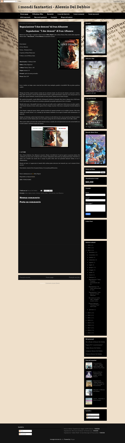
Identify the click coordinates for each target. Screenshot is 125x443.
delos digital (28, 193)
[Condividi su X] (48, 191)
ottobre (91, 257)
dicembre (92, 252)
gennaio (91, 309)
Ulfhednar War (37, 14)
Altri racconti (25, 17)
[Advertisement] (50, 259)
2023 (89, 313)
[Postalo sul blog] (46, 191)
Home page (24, 14)
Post (89, 414)
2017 (89, 328)
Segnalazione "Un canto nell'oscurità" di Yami (95, 288)
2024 (89, 250)
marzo (91, 275)
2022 (89, 315)
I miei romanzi (78, 14)
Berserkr (50, 14)
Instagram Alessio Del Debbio (94, 351)
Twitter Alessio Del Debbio (93, 348)
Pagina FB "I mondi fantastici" (94, 345)
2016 (89, 330)
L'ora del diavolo (64, 14)
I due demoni (51, 193)
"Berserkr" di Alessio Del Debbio (99, 390)
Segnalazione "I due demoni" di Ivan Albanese (94, 294)
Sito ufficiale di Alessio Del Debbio (95, 342)
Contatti (54, 17)
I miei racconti (93, 14)
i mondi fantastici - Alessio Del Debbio (54, 7)
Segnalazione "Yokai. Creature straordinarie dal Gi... (95, 282)
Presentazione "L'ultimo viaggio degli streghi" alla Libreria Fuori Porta (98, 365)
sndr (62, 439)
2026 (89, 245)
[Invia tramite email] (45, 191)
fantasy (38, 193)
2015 (89, 332)
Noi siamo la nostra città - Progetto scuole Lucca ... (94, 299)
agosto (91, 262)
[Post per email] (41, 190)
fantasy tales (44, 193)
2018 (89, 325)
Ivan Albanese (59, 193)
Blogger (73, 439)
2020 (89, 320)
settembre (92, 260)
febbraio (91, 277)
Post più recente (25, 277)
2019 (89, 323)
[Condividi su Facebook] (50, 191)
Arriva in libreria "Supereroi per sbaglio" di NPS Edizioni (97, 374)
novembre (92, 255)
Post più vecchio (74, 277)
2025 (89, 247)
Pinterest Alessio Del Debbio (94, 354)
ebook (33, 193)
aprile (91, 272)
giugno (91, 267)
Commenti (91, 417)
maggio (91, 270)
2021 (89, 317)
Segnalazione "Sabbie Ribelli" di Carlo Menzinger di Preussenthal (98, 383)
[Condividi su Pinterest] (52, 191)
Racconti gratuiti (40, 17)
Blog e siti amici (66, 17)
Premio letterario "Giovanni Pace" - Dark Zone (94, 305)
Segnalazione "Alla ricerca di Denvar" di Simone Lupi (78, 430)
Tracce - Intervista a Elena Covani (99, 399)
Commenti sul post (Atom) (52, 283)
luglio (91, 265)
